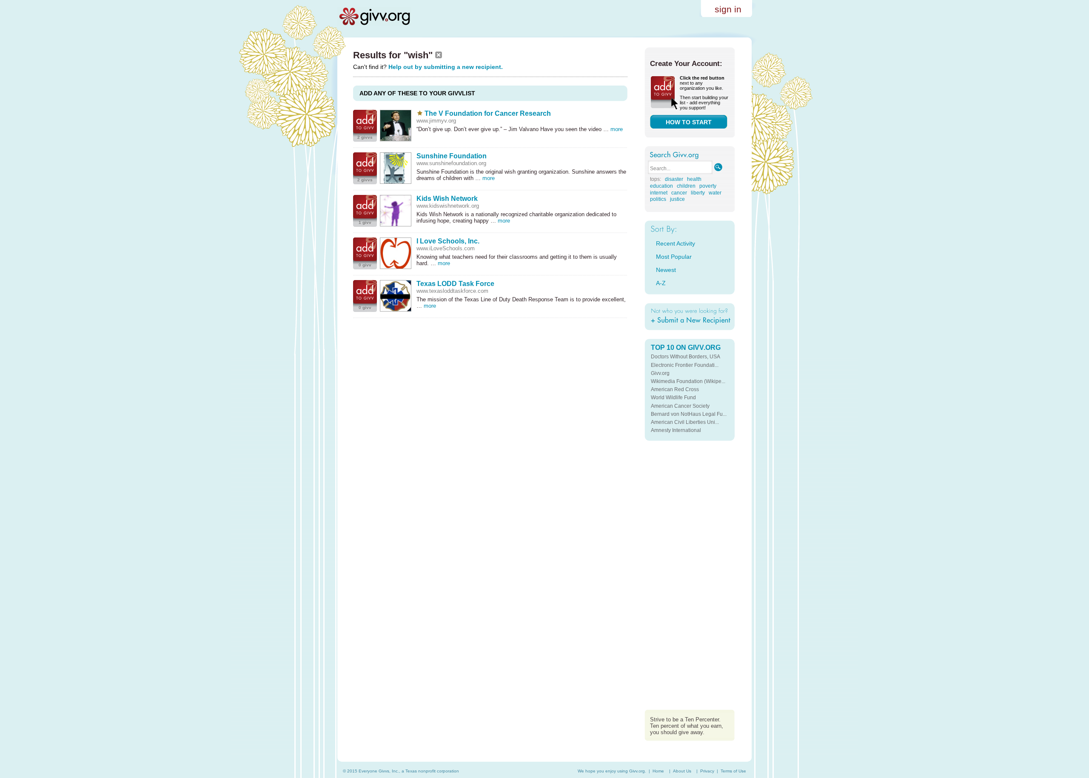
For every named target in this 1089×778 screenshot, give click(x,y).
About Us (682, 771)
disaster (674, 179)
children (686, 186)
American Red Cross (675, 389)
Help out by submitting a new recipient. (445, 66)
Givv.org (660, 373)
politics (658, 199)
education (661, 186)
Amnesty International (676, 430)
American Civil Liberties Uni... (685, 422)
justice (677, 199)
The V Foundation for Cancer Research (488, 113)
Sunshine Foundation (451, 156)
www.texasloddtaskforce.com (452, 291)
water (715, 193)
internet (658, 193)
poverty (707, 186)
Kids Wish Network (447, 198)
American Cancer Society (680, 406)
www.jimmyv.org (436, 120)
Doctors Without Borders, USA (685, 357)
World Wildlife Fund (673, 397)
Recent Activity (675, 243)
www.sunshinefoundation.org (451, 163)
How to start (689, 122)
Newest (666, 269)
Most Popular (674, 256)
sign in (728, 9)
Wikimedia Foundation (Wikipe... (688, 381)
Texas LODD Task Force (455, 283)
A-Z (661, 283)
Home (658, 771)
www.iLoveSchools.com (445, 248)
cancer (679, 193)
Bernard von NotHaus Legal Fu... (689, 414)
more (616, 129)
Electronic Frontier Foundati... (684, 365)
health (694, 179)
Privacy (707, 771)
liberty (698, 193)
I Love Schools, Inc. (447, 241)
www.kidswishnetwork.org (447, 206)
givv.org (374, 16)
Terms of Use (733, 771)
